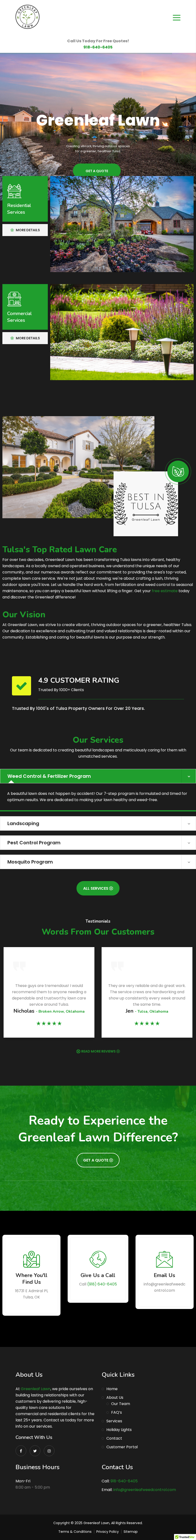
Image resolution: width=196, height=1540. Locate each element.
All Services (96, 888)
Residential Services (19, 208)
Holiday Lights (119, 1429)
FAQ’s (116, 1412)
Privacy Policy (107, 1531)
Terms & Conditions (75, 1531)
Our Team (120, 1403)
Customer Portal (122, 1447)
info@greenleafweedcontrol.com (144, 1489)
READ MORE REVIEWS (98, 1051)
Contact (114, 1438)
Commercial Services (19, 316)
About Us (114, 1397)
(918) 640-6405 (102, 1284)
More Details (27, 230)
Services (114, 1421)
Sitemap (131, 1531)
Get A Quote (96, 1160)
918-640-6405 (98, 47)
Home (112, 1389)
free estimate (165, 591)
